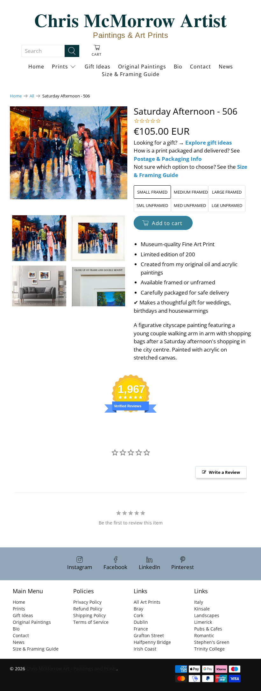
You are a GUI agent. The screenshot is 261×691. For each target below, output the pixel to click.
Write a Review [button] (224, 472)
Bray (138, 609)
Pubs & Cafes (208, 629)
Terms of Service (91, 622)
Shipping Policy (89, 615)
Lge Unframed (227, 205)
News (226, 66)
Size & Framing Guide (130, 74)
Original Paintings (142, 66)
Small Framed (152, 192)
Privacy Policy (87, 602)
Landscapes (206, 615)
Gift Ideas (97, 66)
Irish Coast (145, 649)
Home (36, 66)
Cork (138, 615)
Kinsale (202, 609)
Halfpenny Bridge (152, 642)
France (141, 629)
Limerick (203, 622)
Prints (60, 66)
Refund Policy (87, 609)
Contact (200, 66)
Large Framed (227, 192)
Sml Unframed (152, 205)
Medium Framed (191, 192)
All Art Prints (147, 602)
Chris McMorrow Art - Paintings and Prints (71, 669)
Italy (198, 602)
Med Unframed (190, 205)
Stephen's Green (211, 642)
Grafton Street (149, 635)
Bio (178, 66)
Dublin (141, 622)
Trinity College (209, 649)
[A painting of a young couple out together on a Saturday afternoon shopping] (69, 152)
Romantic (204, 635)
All (32, 96)
